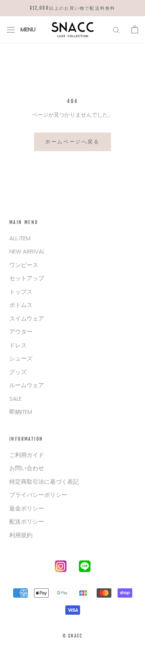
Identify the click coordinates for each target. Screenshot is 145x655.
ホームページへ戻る (72, 141)
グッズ (18, 372)
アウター (20, 332)
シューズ (20, 358)
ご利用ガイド (26, 455)
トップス (20, 292)
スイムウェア (26, 318)
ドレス (18, 345)
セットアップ (26, 278)
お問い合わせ (26, 468)
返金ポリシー (26, 508)
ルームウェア (26, 385)
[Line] (84, 567)
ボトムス (20, 305)
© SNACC (72, 636)
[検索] (116, 29)
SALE (15, 399)
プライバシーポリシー (38, 495)
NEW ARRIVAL (27, 251)
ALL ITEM (20, 238)
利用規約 (20, 535)
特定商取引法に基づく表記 (44, 481)
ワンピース (23, 265)
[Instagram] (61, 567)
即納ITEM (20, 412)
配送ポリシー (26, 521)
